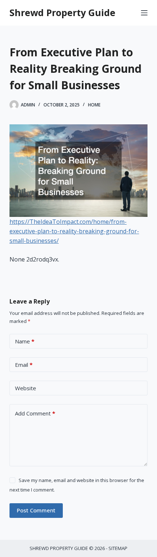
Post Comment (36, 510)
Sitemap (117, 548)
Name (24, 341)
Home (94, 105)
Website (25, 388)
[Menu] (144, 13)
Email (23, 364)
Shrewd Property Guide (62, 12)
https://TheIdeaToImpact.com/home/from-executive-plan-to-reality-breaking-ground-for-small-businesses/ (74, 231)
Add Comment (35, 413)
